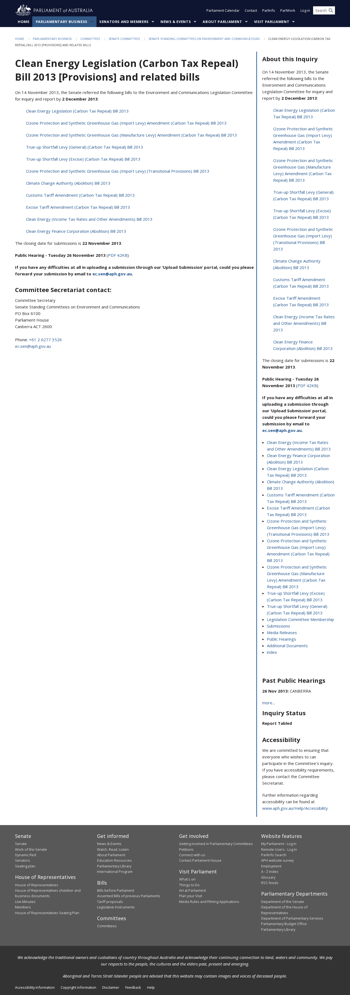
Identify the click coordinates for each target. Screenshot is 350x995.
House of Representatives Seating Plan (47, 912)
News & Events (176, 21)
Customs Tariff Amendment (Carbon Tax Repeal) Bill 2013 (80, 195)
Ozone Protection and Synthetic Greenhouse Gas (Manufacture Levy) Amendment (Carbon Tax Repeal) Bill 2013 (131, 135)
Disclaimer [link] (110, 987)
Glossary (268, 877)
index (272, 652)
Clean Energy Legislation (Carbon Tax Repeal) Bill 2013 (77, 111)
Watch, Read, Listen (113, 849)
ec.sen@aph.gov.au (33, 346)
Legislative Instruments (116, 907)
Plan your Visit (190, 895)
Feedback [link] (133, 987)
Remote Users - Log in (279, 849)
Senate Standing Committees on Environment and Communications (203, 39)
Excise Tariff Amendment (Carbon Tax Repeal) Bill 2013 (78, 207)
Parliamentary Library (114, 866)
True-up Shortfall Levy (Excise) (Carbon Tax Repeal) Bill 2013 (83, 159)
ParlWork (287, 10)
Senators (22, 860)
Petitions (186, 849)
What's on (187, 879)
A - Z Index (269, 871)
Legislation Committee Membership (300, 619)
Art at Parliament (192, 890)
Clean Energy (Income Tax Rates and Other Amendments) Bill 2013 (89, 219)
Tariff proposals (110, 901)
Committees (90, 39)
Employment (271, 866)
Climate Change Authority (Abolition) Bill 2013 (68, 183)
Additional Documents (287, 645)
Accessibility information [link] (35, 987)
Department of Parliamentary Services (292, 918)
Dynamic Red (25, 854)
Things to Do (189, 884)
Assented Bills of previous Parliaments (128, 895)
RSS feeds (269, 882)
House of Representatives (36, 884)
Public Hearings (281, 639)
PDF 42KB (117, 255)
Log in (305, 10)
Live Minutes (25, 901)
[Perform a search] (331, 10)
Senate (21, 843)
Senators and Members (124, 21)
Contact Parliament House (200, 860)
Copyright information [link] (78, 987)
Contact (251, 10)
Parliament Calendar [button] (223, 10)
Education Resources (114, 860)
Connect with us (192, 854)
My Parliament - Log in (278, 843)
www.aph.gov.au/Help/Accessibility (295, 808)
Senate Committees (124, 39)
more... (268, 702)
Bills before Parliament (115, 890)
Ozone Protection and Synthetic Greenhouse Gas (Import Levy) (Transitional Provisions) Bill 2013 (117, 171)
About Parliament (222, 21)
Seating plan (25, 866)
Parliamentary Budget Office (284, 923)
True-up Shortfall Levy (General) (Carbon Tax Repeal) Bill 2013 (84, 147)
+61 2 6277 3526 (45, 339)
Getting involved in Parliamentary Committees (216, 843)
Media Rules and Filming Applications (209, 901)
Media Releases (282, 632)
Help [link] (151, 987)
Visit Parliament (271, 21)
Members (23, 907)
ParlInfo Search (273, 854)
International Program (115, 871)
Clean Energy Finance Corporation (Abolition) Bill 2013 (76, 231)
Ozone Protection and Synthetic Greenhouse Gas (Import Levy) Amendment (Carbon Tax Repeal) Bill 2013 (126, 123)
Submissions (278, 626)
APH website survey (277, 860)
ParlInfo (268, 10)
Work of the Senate (31, 849)
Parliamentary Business (62, 21)
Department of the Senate (282, 901)
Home (24, 21)
